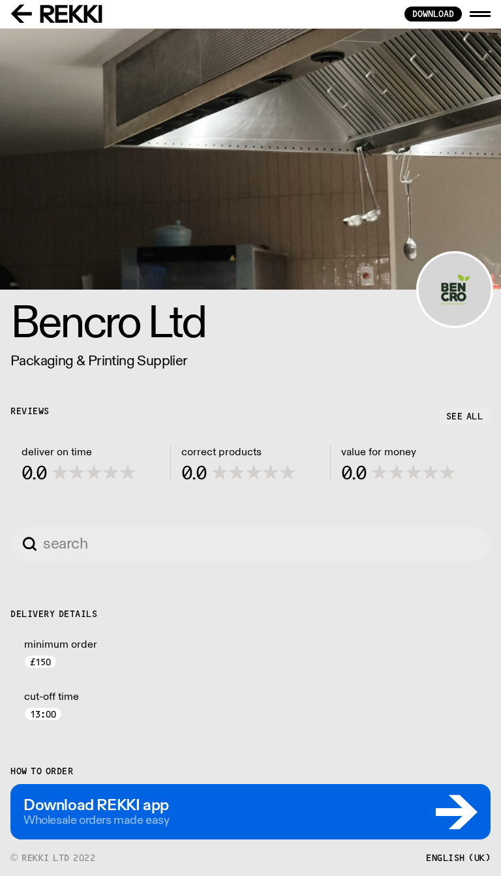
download (433, 14)
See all (464, 416)
